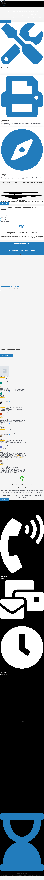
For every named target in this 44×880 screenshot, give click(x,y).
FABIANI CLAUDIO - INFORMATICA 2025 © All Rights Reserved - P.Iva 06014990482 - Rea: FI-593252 (22, 875)
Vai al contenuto (3, 0)
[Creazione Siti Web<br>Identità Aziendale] (22, 170)
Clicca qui (22, 254)
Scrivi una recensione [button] (4, 379)
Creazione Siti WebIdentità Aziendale (5, 175)
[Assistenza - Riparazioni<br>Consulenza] (22, 63)
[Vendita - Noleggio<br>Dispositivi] (22, 116)
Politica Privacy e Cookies (22, 873)
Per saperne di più (13, 472)
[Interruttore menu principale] (4, 5)
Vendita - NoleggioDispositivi (5, 121)
